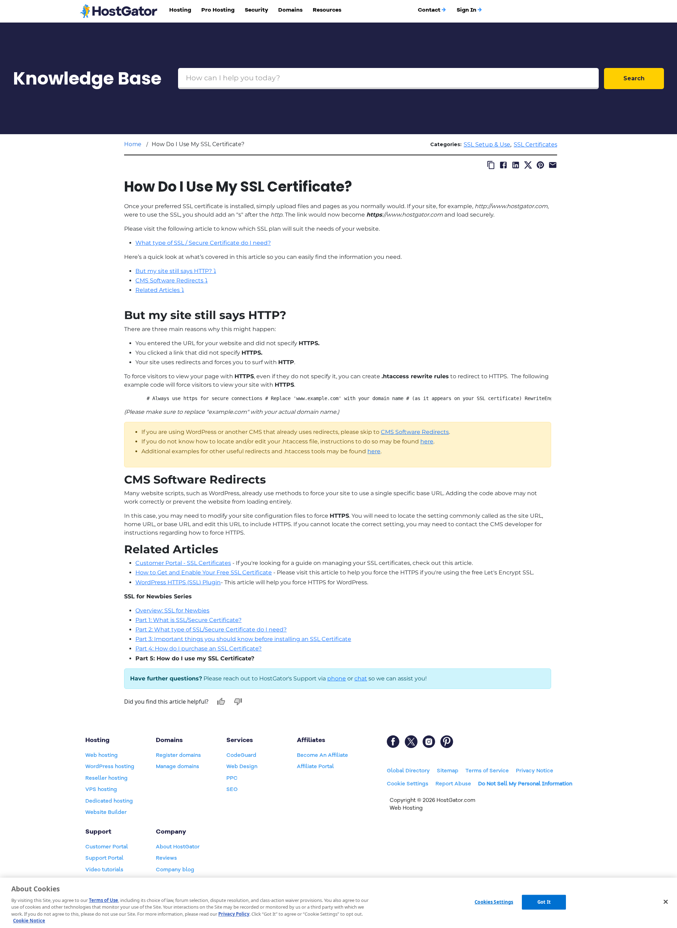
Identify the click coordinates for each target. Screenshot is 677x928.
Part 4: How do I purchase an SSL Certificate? (198, 648)
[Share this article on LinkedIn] (515, 165)
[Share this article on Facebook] (503, 165)
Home (132, 144)
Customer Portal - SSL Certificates (183, 563)
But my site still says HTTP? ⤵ (175, 271)
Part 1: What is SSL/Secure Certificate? (188, 620)
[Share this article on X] (528, 165)
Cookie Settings (407, 783)
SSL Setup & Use (487, 144)
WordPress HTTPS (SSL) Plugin (178, 582)
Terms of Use (103, 900)
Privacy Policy (233, 914)
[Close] (665, 902)
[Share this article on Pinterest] (540, 165)
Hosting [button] (180, 10)
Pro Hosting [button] (217, 10)
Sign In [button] (466, 10)
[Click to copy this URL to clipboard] (491, 165)
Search (634, 78)
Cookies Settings (494, 902)
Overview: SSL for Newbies (172, 610)
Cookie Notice (29, 920)
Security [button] (256, 10)
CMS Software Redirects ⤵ (171, 280)
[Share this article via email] (552, 165)
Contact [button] (429, 10)
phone (336, 678)
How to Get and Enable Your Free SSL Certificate (203, 572)
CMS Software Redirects (415, 432)
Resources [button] (327, 10)
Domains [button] (290, 10)
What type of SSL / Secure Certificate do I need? (203, 242)
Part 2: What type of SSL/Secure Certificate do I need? (211, 629)
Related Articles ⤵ (159, 290)
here (426, 441)
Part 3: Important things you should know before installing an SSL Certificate (243, 639)
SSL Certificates (535, 144)
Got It (544, 902)
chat (360, 678)
